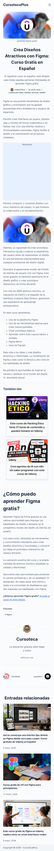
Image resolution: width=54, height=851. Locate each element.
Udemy (42, 93)
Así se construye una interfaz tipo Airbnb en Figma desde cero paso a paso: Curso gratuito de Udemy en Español (25, 738)
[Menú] (49, 5)
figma (8, 614)
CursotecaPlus (15, 5)
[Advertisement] (27, 173)
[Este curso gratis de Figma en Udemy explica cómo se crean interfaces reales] (27, 813)
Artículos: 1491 (27, 658)
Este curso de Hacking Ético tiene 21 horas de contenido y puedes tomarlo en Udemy (27, 427)
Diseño (28, 93)
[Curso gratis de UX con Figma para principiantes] (27, 767)
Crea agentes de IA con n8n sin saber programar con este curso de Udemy (27, 470)
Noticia (35, 93)
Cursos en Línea (16, 93)
